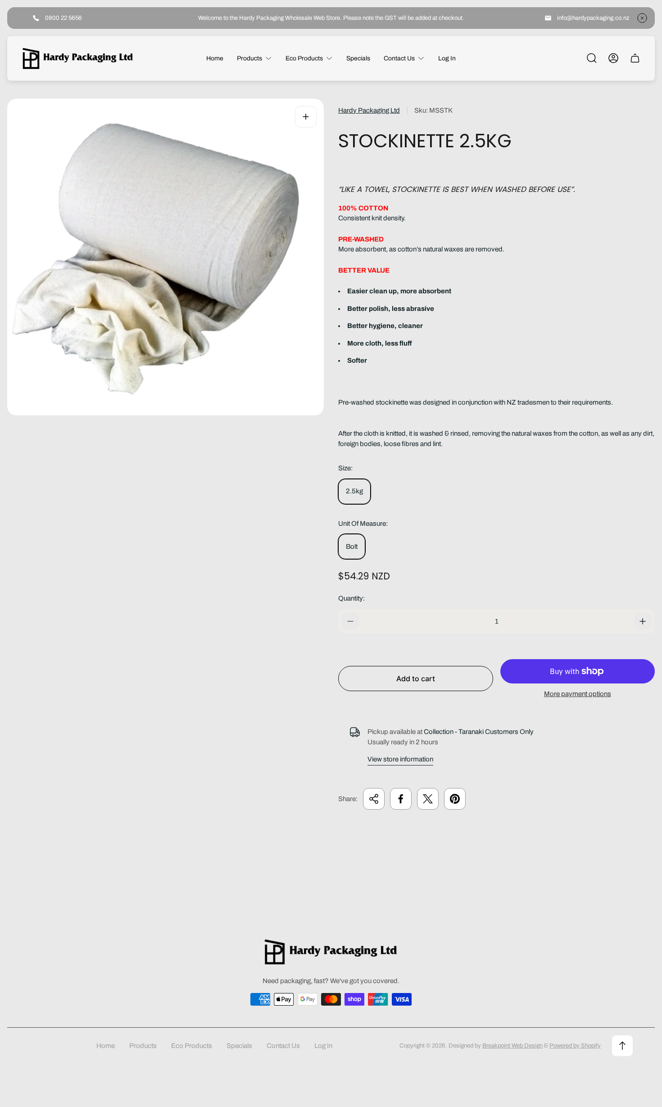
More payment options (577, 693)
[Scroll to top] (622, 1046)
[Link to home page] (331, 952)
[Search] (592, 58)
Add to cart (415, 678)
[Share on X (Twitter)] (428, 799)
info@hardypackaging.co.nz (593, 17)
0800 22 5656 (63, 17)
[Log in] (613, 58)
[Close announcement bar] (642, 18)
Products (143, 1045)
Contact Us (283, 1045)
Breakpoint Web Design (512, 1045)
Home (105, 1045)
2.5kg (354, 491)
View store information (400, 759)
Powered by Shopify (575, 1045)
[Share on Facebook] (401, 799)
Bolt (352, 546)
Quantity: (351, 598)
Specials (239, 1045)
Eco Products (191, 1045)
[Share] (374, 799)
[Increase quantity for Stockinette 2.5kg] (642, 621)
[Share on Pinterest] (455, 799)
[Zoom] (306, 117)
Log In (323, 1045)
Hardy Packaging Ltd (369, 110)
